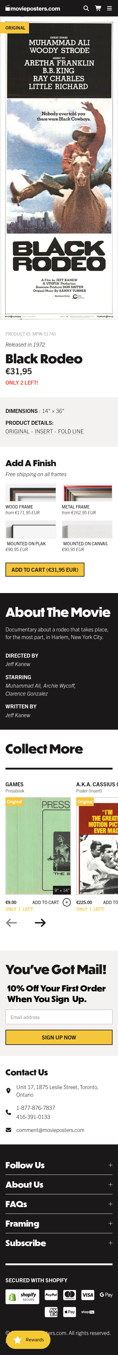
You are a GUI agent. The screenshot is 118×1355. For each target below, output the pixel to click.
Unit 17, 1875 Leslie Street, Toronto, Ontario (57, 1090)
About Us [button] (24, 1184)
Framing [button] (22, 1223)
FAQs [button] (16, 1204)
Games (14, 784)
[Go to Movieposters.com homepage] (32, 8)
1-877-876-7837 (35, 1107)
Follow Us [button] (24, 1165)
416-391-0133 (33, 1116)
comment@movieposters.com (50, 1129)
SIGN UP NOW (59, 1037)
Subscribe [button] (25, 1243)
